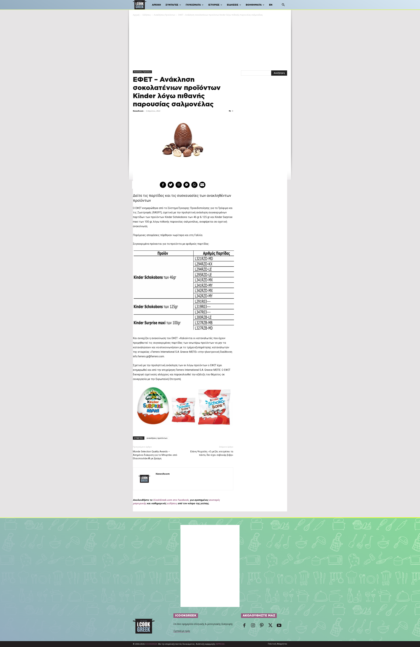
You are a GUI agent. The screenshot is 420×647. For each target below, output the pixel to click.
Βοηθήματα (254, 5)
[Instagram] (253, 626)
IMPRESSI (220, 644)
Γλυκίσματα (193, 5)
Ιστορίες (214, 5)
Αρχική (156, 5)
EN (270, 5)
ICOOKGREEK (151, 644)
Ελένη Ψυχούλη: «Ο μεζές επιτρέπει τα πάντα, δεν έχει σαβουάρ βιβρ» (211, 453)
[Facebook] (244, 626)
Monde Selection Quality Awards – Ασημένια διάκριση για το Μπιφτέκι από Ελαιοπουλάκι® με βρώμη (155, 455)
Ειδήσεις (232, 5)
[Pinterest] (261, 626)
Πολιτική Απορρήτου (277, 644)
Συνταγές (172, 5)
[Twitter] (270, 626)
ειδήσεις (172, 503)
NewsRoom (138, 111)
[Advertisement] (210, 41)
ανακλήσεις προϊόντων (157, 438)
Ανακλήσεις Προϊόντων (164, 14)
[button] (283, 5)
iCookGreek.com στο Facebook (171, 499)
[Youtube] (279, 626)
